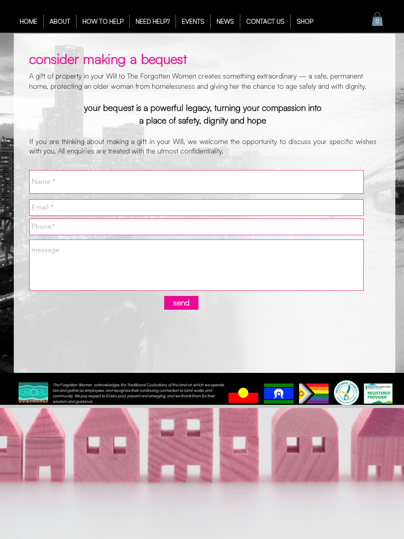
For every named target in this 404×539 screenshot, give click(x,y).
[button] (377, 19)
